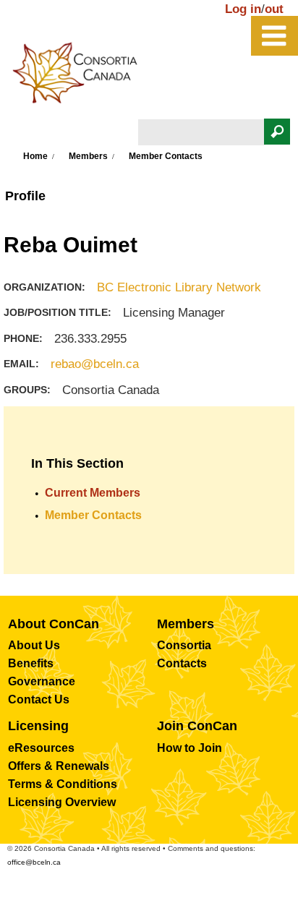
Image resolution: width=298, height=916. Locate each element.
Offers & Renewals (58, 766)
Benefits (31, 663)
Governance (41, 681)
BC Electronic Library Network (179, 287)
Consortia (184, 645)
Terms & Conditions (62, 784)
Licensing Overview (62, 802)
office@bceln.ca (34, 862)
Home (35, 156)
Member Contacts (93, 515)
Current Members (92, 493)
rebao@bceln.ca (95, 364)
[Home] (82, 76)
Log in (243, 9)
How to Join (189, 748)
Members (88, 156)
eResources (41, 748)
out (274, 9)
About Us (34, 645)
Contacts (182, 663)
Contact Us (38, 699)
